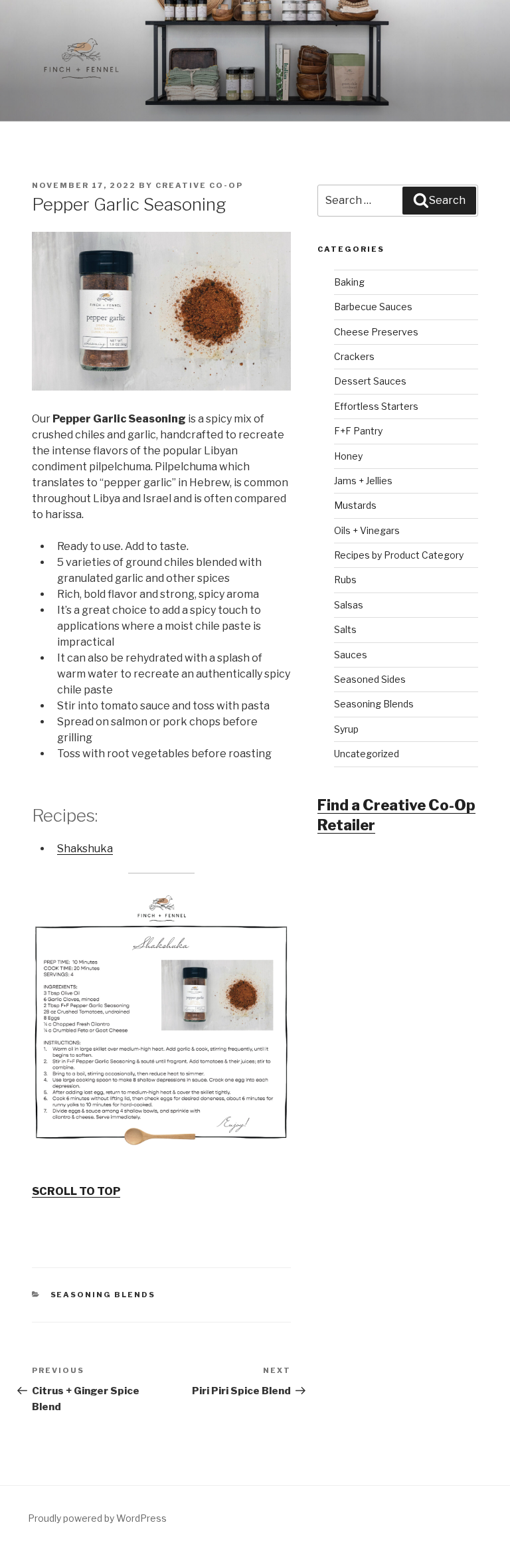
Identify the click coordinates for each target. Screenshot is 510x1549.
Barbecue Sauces (373, 306)
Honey (348, 456)
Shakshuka (85, 848)
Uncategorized (366, 753)
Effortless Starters (376, 406)
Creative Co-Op (199, 185)
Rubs (345, 579)
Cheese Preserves (376, 331)
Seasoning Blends (103, 1294)
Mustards (355, 505)
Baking (349, 282)
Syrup (346, 729)
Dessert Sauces (370, 381)
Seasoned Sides (370, 679)
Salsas (348, 604)
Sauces (350, 654)
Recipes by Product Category (399, 555)
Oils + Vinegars (367, 530)
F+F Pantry (358, 430)
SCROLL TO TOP (76, 1191)
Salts (345, 629)
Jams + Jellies (363, 480)
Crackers (354, 356)
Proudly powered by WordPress (97, 1518)
